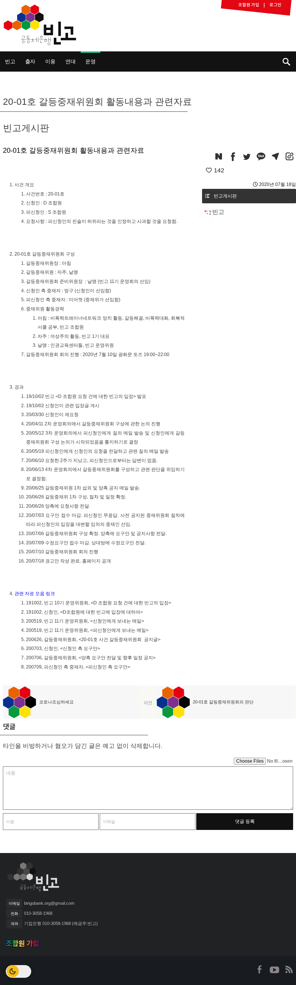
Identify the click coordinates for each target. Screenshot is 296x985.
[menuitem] (10, 61)
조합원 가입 (22, 943)
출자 (30, 61)
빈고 (40, 25)
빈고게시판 (225, 195)
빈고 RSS (289, 969)
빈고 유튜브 (274, 969)
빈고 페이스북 (260, 969)
